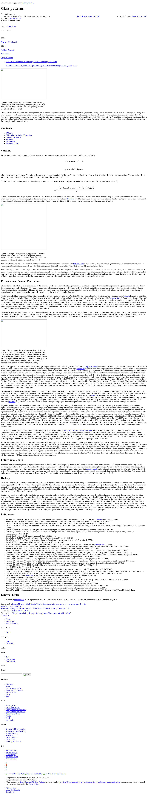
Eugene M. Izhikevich (9, 42)
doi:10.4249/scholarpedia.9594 (88, 16)
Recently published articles (15, 729)
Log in (8, 632)
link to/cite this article (138, 16)
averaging (94, 395)
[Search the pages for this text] (27, 675)
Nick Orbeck (5, 54)
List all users (10, 739)
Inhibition (29, 575)
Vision (99, 519)
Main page (9, 684)
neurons (127, 296)
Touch (8, 718)
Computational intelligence (15, 712)
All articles (9, 735)
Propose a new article (13, 688)
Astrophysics (10, 706)
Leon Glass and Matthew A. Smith (33, 782)
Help (7, 696)
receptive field (115, 298)
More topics (10, 720)
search (18, 18)
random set (81, 369)
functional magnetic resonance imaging (78, 430)
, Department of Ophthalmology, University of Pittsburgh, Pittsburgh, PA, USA (41, 66)
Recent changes (11, 733)
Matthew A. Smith (7, 50)
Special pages (10, 755)
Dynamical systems (13, 714)
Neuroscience (99, 544)
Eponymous (10, 621)
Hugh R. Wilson (7, 58)
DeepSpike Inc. (28, 3)
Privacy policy (11, 788)
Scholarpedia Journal (13, 742)
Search (3, 670)
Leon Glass (11, 26)
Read (7, 657)
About (8, 686)
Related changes (11, 753)
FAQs (8, 694)
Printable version (12, 757)
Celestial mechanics (13, 708)
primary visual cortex (90, 367)
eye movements (91, 469)
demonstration (19, 600)
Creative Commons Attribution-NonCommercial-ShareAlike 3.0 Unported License (90, 782)
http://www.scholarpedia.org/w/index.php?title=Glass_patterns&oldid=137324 (41, 613)
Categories (5, 615)
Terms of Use (33, 784)
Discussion (10, 643)
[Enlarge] (2, 101)
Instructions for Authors (14, 690)
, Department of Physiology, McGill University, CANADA (31, 62)
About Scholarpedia (13, 790)
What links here (11, 751)
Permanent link (11, 759)
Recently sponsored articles (15, 731)
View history (10, 661)
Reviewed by (6, 606)
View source (10, 659)
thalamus (12, 402)
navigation (11, 18)
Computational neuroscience (16, 710)
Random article (11, 692)
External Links (78, 264)
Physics (8, 716)
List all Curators (11, 737)
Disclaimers (10, 792)
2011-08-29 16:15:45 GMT (21, 611)
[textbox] (74, 161)
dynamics (70, 199)
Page (7, 641)
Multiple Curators (12, 623)
